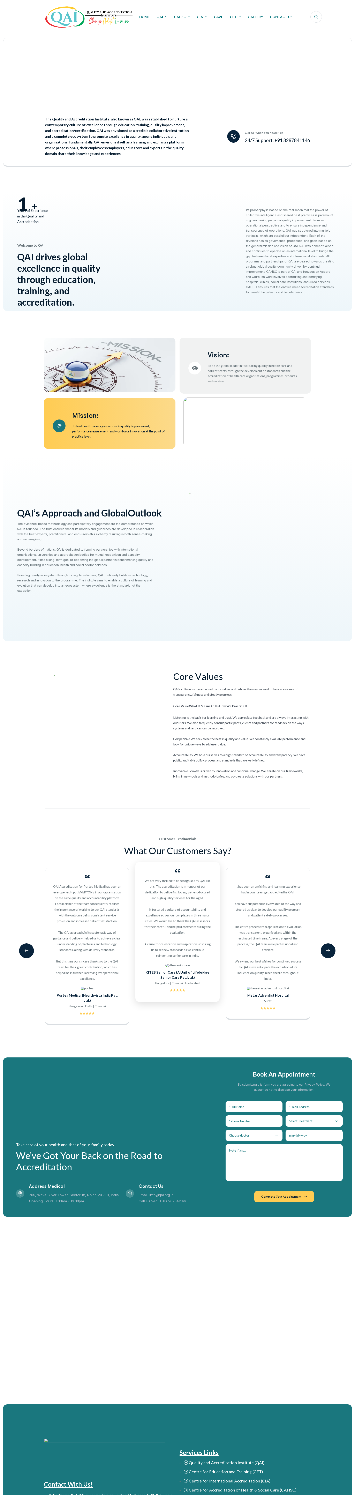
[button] (26, 950)
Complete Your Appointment (281, 1196)
